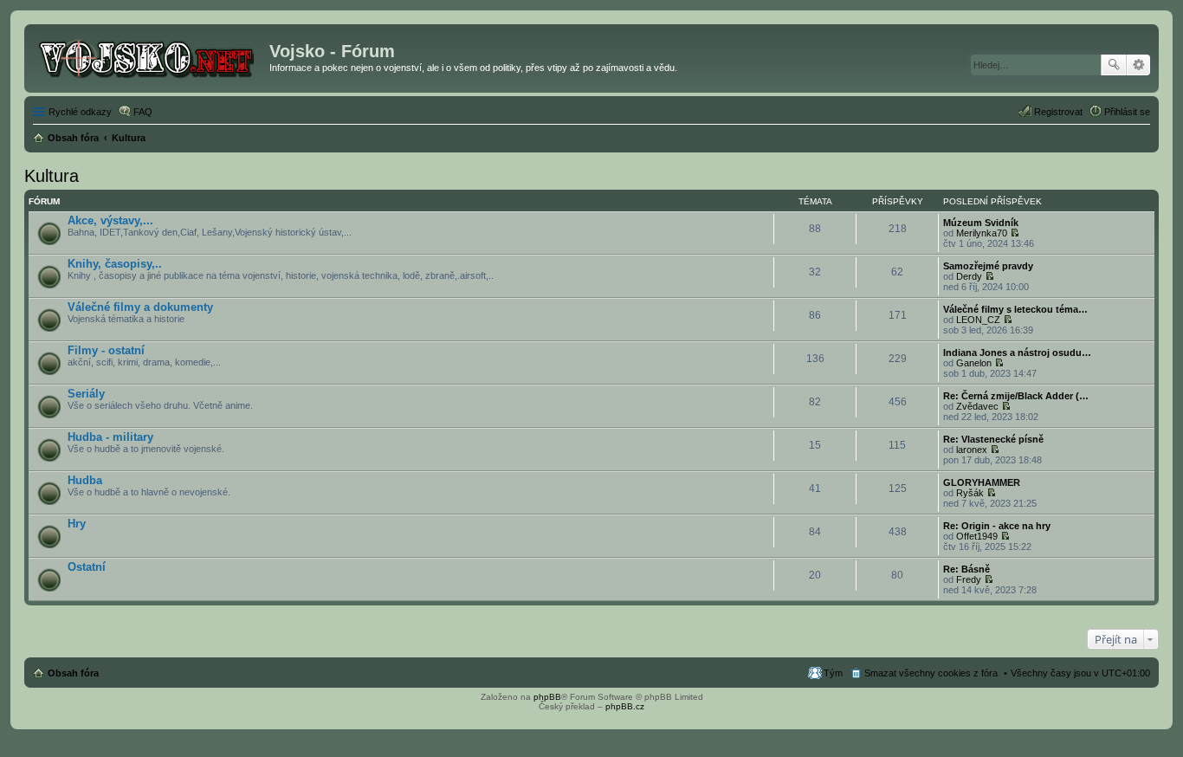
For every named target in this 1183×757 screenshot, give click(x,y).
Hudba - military (110, 436)
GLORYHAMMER (981, 482)
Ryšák (970, 493)
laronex (971, 449)
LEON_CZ (978, 319)
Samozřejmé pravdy (988, 266)
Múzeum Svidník (980, 222)
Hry (77, 523)
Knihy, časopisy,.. (115, 263)
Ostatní (87, 566)
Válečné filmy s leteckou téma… (1015, 309)
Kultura (51, 175)
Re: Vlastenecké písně (993, 439)
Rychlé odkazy (80, 112)
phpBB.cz (624, 706)
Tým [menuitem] (833, 673)
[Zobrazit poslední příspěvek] (1014, 233)
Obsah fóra (73, 673)
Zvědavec (977, 406)
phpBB (547, 697)
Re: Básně (966, 569)
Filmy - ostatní (106, 350)
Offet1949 (977, 536)
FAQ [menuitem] (142, 112)
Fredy (968, 579)
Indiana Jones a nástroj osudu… (1017, 352)
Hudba (85, 480)
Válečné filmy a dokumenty (140, 307)
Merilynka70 (981, 233)
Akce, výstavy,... (110, 220)
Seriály (86, 393)
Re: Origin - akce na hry (996, 526)
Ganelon (974, 363)
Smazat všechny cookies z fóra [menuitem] (931, 673)
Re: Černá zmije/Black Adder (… (1016, 396)
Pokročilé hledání (1138, 65)
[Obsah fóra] (149, 56)
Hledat (1114, 65)
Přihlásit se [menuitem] (1127, 112)
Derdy (969, 276)
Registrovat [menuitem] (1058, 112)
